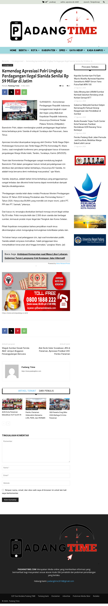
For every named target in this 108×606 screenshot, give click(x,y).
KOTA (34, 50)
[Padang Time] (54, 25)
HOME (13, 50)
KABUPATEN (48, 50)
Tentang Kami (43, 596)
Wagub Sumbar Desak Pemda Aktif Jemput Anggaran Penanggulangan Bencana (15, 351)
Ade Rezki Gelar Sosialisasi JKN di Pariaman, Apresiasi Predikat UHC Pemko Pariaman (54, 351)
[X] (11, 92)
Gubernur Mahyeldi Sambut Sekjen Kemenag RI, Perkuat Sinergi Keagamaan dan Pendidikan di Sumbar (89, 109)
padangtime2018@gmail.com (60, 581)
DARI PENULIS (46, 391)
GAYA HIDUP (76, 50)
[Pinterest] (18, 92)
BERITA (23, 50)
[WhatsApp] (24, 92)
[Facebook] (5, 92)
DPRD (62, 50)
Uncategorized (17, 61)
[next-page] (8, 423)
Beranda (5, 61)
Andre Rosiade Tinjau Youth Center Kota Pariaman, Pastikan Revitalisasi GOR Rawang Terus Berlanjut (89, 125)
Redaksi (96, 596)
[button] (104, 2)
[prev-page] (3, 423)
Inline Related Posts (63, 263)
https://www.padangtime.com (31, 371)
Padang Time (13, 86)
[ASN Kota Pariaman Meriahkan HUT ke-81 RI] (12, 404)
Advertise (66, 596)
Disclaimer (55, 596)
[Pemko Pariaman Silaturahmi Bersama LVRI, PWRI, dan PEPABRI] (36, 404)
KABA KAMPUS (95, 50)
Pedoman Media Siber (81, 596)
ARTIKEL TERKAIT (27, 391)
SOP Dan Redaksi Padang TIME (23, 596)
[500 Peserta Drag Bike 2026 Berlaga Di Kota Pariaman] (59, 404)
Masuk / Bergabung (92, 2)
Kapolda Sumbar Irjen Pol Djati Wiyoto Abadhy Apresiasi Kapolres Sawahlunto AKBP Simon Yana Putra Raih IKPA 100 (89, 80)
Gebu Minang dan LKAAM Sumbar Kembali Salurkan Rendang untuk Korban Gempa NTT (89, 95)
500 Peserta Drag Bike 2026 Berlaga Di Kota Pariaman (58, 415)
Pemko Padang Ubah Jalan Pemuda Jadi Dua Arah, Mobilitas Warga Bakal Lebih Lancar (90, 140)
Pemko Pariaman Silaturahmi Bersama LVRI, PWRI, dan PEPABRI (35, 415)
